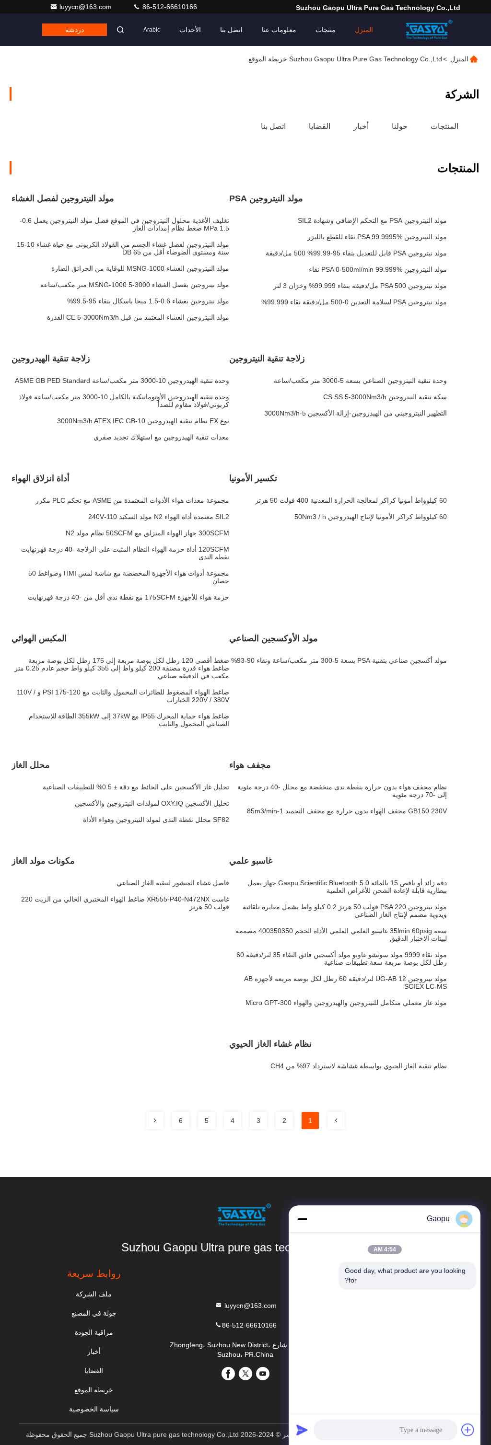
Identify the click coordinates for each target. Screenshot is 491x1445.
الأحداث (190, 30)
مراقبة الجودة (94, 1332)
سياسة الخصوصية (94, 1409)
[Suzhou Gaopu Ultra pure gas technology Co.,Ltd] (430, 29)
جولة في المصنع (94, 1313)
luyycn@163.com (86, 7)
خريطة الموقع (93, 1390)
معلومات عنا (279, 30)
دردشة (74, 30)
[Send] (302, 1429)
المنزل (364, 30)
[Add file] (468, 1429)
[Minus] (302, 1219)
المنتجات (444, 126)
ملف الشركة (94, 1294)
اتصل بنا (231, 30)
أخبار (361, 126)
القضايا (319, 126)
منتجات (326, 30)
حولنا (400, 126)
